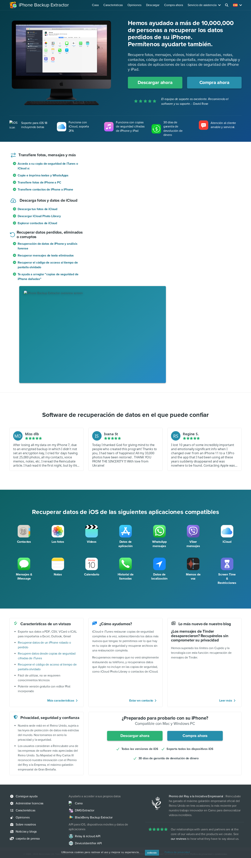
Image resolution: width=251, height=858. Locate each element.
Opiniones (134, 5)
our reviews (178, 839)
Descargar (152, 5)
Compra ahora (173, 5)
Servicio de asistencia (202, 5)
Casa (95, 5)
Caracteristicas (113, 5)
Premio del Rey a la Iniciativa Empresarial (196, 796)
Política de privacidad (177, 852)
